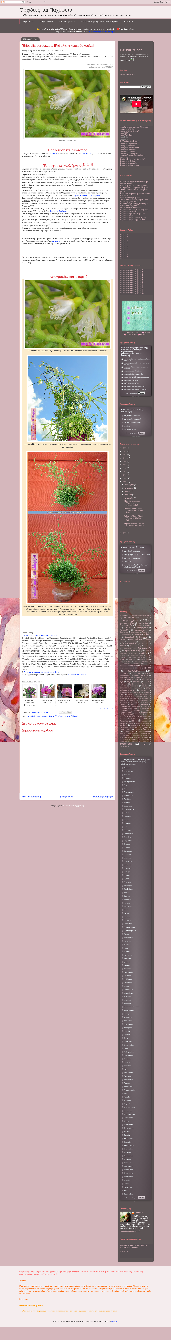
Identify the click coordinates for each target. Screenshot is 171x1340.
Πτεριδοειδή (145, 679)
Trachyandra (128, 1166)
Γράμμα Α (124, 234)
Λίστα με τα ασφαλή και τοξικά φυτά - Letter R (43, 672)
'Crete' (127, 129)
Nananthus (145, 725)
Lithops (126, 986)
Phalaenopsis (129, 731)
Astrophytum (128, 796)
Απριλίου (128, 495)
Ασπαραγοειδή (142, 628)
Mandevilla (128, 996)
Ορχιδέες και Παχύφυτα (46, 10)
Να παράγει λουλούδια (131, 380)
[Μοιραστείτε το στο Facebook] (67, 712)
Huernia (145, 719)
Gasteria (130, 715)
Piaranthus (123, 733)
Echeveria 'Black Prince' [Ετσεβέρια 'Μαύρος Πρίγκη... (133, 518)
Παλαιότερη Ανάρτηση (102, 796)
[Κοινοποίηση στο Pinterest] (70, 712)
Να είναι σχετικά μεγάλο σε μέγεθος (135, 389)
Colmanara (136, 706)
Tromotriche (128, 1177)
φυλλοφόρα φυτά (130, 429)
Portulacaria (128, 1087)
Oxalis (126, 1048)
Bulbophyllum (144, 700)
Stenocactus (128, 1138)
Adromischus (128, 771)
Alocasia (146, 692)
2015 (125, 465)
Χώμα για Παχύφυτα (58, 211)
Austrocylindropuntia (126, 696)
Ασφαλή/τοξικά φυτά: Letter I (131, 286)
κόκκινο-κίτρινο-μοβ (135, 646)
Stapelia (134, 739)
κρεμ (147, 650)
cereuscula (81, 675)
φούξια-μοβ (138, 688)
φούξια (144, 686)
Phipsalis (127, 1104)
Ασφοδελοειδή (140, 630)
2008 (125, 533)
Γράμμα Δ (124, 240)
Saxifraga (146, 735)
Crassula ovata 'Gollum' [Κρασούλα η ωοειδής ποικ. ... (133, 511)
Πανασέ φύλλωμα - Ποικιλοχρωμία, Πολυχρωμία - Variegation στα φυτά (134, 187)
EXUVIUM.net (131, 50)
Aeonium (127, 778)
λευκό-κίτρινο (124, 655)
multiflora (123, 725)
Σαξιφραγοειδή (145, 684)
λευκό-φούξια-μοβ (125, 661)
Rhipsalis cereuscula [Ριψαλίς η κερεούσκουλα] (132, 503)
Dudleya (127, 872)
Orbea (146, 727)
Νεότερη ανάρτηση (31, 796)
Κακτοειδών (86, 153)
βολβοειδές (124, 632)
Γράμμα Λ (124, 254)
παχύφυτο (134, 670)
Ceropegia (144, 704)
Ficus (122, 715)
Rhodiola (127, 1100)
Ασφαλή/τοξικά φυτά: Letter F (131, 280)
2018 (125, 455)
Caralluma (127, 816)
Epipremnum (127, 713)
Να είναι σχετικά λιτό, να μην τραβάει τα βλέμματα (136, 363)
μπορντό (138, 668)
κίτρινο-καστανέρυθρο (144, 641)
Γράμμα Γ (124, 238)
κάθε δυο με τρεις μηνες (132, 558)
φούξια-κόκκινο (125, 688)
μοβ (143, 663)
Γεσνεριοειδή (146, 632)
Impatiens (127, 958)
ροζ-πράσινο (134, 684)
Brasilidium (145, 698)
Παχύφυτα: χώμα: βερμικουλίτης (132, 220)
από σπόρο (143, 623)
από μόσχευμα (129, 620)
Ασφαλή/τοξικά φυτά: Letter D (131, 276)
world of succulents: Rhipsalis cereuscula (41, 635)
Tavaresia (127, 1152)
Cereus (126, 820)
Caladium (134, 702)
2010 (125, 478)
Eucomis (127, 896)
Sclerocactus (128, 1118)
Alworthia (131, 694)
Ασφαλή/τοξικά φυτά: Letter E (131, 278)
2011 (125, 475)
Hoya (133, 719)
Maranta (122, 723)
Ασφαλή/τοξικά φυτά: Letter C (131, 274)
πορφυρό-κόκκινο (126, 677)
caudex (132, 704)
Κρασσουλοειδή (132, 650)
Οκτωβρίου (129, 488)
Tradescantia (126, 744)
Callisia (122, 704)
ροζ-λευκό (136, 682)
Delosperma (145, 708)
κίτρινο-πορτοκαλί (129, 643)
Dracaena (136, 711)
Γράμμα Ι (123, 250)
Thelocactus (128, 1156)
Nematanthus (128, 1024)
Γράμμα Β (124, 236)
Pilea (125, 1069)
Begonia (146, 696)
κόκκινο (123, 646)
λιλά (136, 661)
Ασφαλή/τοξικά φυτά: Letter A (131, 270)
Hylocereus (128, 955)
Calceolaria (144, 702)
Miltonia (138, 723)
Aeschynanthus (124, 692)
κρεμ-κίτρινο (134, 653)
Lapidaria (127, 976)
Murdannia (134, 725)
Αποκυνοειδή (126, 625)
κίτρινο (139, 639)
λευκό (67, 716)
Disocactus (128, 861)
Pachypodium (129, 1052)
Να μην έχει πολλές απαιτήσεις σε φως (136, 377)
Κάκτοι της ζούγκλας (128, 202)
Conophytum (128, 834)
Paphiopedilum (125, 729)
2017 (125, 458)
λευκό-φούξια (144, 659)
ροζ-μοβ (146, 682)
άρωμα (127, 627)
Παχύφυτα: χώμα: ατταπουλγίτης (133, 218)
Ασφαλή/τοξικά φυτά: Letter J (131, 288)
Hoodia (126, 944)
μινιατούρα (136, 663)
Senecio (127, 1132)
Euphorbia (145, 713)
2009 (125, 482)
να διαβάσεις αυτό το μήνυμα (101, 32)
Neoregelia (128, 1028)
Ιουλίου (128, 491)
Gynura (147, 715)
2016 (125, 461)
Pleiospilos (128, 1076)
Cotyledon (146, 706)
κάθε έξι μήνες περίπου (132, 551)
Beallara (138, 696)
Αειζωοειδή (124, 615)
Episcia (137, 713)
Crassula (123, 709)
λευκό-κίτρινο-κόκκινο (137, 655)
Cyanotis (134, 708)
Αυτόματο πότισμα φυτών (130, 198)
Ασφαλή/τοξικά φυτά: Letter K (131, 290)
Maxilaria (130, 723)
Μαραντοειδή (124, 663)
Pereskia (127, 1062)
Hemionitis (123, 719)
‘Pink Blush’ (126, 135)
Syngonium (123, 741)
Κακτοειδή (53, 716)
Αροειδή (148, 625)
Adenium (127, 768)
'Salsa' (127, 161)
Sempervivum (129, 1128)
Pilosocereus (128, 1073)
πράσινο (139, 677)
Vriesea (126, 1184)
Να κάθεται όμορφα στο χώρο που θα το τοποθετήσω (137, 359)
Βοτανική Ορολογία (67, 21)
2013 (125, 472)
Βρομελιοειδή (135, 632)
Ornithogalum (129, 1045)
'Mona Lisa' (134, 127)
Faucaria (127, 903)
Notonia (127, 1031)
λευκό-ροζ (132, 659)
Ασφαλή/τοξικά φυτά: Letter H (131, 284)
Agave (126, 785)
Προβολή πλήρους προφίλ (130, 1231)
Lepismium (128, 983)
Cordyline (127, 837)
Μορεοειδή (134, 665)
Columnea (127, 830)
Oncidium (135, 727)
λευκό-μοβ (141, 657)
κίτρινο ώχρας (131, 641)
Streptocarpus (129, 1145)
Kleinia (134, 721)
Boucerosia (123, 698)
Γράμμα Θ (124, 248)
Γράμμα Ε (124, 242)
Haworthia (131, 717)
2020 (125, 448)
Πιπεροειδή (124, 673)
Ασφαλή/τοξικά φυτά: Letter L (131, 292)
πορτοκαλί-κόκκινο (141, 675)
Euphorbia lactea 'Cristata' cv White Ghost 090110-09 (134, 526)
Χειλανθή (144, 690)
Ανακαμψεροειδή (136, 615)
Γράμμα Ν (124, 258)
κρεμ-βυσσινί (123, 653)
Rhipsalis (72, 675)
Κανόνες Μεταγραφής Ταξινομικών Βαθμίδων (99, 21)
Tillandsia (134, 741)
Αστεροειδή (124, 630)
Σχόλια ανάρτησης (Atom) (73, 806)
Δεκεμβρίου (129, 485)
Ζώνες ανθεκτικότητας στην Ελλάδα (134, 200)
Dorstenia (127, 865)
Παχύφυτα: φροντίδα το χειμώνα (86, 195)
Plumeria (127, 1083)
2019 (125, 451)
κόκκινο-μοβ (147, 646)
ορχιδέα (147, 668)
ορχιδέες (127, 426)
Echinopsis (128, 886)
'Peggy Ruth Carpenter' (132, 159)
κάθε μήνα (127, 561)
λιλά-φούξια (145, 661)
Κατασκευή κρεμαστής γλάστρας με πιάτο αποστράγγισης (134, 205)
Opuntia (127, 1035)
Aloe (121, 694)
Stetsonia (127, 1142)
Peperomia (147, 729)
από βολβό (147, 615)
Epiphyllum (128, 889)
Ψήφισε (141, 393)
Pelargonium (128, 1055)
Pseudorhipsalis (145, 733)
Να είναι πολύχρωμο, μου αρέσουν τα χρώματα (136, 367)
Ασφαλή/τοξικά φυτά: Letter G (131, 282)
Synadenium (128, 1149)
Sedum (146, 737)
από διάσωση (34, 716)
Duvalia (127, 875)
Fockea (126, 913)
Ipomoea (127, 962)
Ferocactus (128, 906)
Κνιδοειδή (145, 643)
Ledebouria (144, 721)
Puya (125, 1093)
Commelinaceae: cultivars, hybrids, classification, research (133, 1246)
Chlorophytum (125, 706)
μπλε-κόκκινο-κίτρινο (126, 668)
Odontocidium (124, 727)
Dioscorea (127, 854)
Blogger (114, 1321)
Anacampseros (143, 694)
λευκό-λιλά (132, 657)
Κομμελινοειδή (144, 648)
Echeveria (147, 711)
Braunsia (132, 700)
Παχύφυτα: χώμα (126, 216)
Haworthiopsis (143, 717)
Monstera (146, 723)
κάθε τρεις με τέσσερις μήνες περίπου (137, 554)
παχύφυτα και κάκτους (132, 416)
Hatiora (122, 717)
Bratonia (122, 700)
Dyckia (126, 879)
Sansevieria (136, 735)
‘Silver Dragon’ (129, 131)
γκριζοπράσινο (127, 634)
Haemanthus (128, 938)
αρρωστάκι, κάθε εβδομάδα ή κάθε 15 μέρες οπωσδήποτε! (136, 566)
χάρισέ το (124, 1251)
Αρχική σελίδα (28, 21)
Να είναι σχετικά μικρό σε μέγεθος (135, 386)
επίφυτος (54, 153)
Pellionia (137, 729)
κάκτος (61, 716)
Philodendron (144, 731)
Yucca (126, 1190)
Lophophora (128, 990)
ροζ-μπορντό (124, 684)
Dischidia (127, 858)
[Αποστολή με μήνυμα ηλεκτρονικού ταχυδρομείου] (60, 712)
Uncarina (127, 1180)
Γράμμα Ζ (124, 244)
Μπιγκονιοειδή (145, 665)
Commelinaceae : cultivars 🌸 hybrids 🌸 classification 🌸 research (135, 333)
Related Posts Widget (106, 709)
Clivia (126, 827)
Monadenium (129, 1010)
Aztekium (127, 799)
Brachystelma (134, 698)
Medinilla (127, 1003)
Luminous (139, 1213)
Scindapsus (137, 737)
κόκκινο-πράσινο (128, 648)
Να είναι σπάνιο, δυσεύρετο (133, 371)
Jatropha (127, 965)
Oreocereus (128, 1041)
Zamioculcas (128, 1194)
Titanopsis (145, 741)
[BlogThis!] (62, 712)
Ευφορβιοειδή (130, 637)
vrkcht (144, 744)
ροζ (128, 682)
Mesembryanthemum (131, 1007)
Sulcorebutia (145, 739)
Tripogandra (128, 1173)
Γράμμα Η (124, 246)
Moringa (127, 1014)
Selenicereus (124, 739)
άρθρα (140, 625)
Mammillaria (128, 993)
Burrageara (123, 702)
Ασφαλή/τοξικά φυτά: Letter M (132, 294)
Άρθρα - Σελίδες (46, 21)
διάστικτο (137, 634)
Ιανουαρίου (129, 498)
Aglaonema (136, 692)
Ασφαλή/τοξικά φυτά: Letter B (131, 272)
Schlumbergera (125, 737)
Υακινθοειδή (134, 686)
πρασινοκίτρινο (132, 679)
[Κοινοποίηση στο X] (65, 712)
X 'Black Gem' (129, 141)
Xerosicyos (128, 1187)
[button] (122, 416)
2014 (125, 468)
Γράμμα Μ (124, 256)
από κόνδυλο (144, 618)
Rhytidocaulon (129, 1107)
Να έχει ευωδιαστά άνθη (131, 383)
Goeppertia (138, 715)
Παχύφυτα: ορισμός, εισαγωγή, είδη (134, 210)
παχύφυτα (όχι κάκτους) (132, 419)
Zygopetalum (124, 746)
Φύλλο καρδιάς (130, 208)
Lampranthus (128, 972)
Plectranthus (133, 733)
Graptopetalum (129, 927)
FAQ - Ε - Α (128, 21)
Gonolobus (128, 924)
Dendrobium (124, 711)
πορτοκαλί (137, 673)
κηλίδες (131, 639)
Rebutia (127, 1097)
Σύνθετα (123, 686)
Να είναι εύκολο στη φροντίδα (133, 374)
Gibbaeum (127, 920)
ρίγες (121, 682)
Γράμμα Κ (124, 252)
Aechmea (127, 775)
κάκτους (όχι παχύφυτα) (132, 422)
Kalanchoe (124, 721)
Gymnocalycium (130, 931)
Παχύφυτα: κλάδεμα (128, 212)
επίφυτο (44, 716)
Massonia (127, 1000)
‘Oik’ (124, 133)
